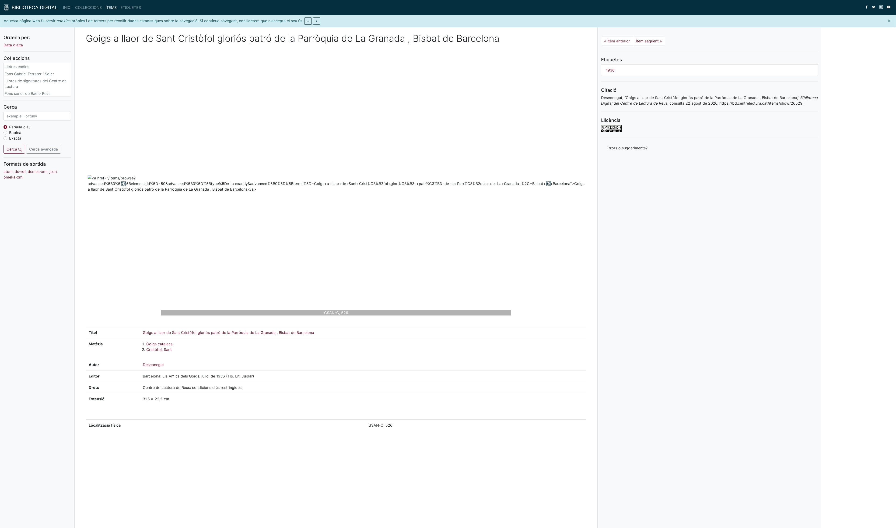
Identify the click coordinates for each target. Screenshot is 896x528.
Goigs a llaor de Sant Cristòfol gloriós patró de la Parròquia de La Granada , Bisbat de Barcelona (228, 332)
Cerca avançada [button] (43, 149)
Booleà (15, 132)
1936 (610, 70)
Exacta (15, 138)
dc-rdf (20, 171)
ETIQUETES (130, 7)
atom (8, 171)
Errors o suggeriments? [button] (627, 148)
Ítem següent (649, 41)
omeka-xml (13, 177)
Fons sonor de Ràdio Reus (27, 93)
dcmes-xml (37, 171)
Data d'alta (13, 45)
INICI (67, 7)
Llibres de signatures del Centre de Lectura (35, 84)
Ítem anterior (617, 41)
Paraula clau (20, 127)
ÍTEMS (111, 7)
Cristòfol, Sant (159, 349)
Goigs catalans (159, 344)
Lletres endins (17, 66)
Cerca (12, 149)
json (53, 171)
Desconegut (153, 364)
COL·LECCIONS (88, 7)
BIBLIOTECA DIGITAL (33, 7)
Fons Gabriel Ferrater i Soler (29, 74)
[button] (123, 183)
